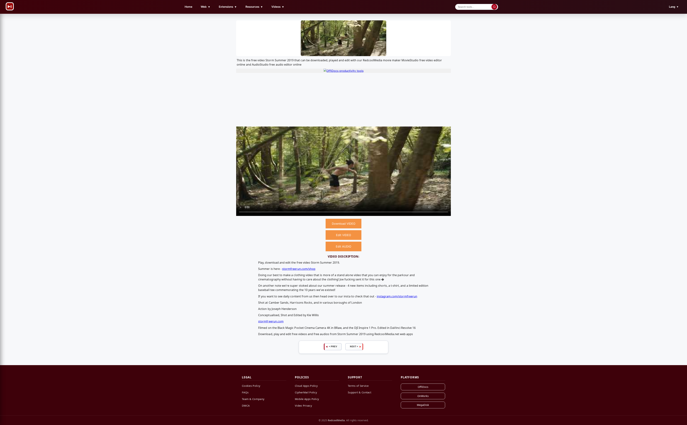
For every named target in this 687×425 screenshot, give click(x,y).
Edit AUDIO (343, 246)
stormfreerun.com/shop (298, 269)
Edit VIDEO (343, 235)
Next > (354, 346)
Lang (674, 6)
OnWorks (423, 396)
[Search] (494, 7)
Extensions (228, 7)
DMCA (246, 405)
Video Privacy (303, 405)
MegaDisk (423, 405)
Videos (277, 7)
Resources (254, 7)
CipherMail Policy (306, 392)
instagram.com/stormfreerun (397, 296)
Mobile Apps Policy (307, 399)
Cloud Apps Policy (306, 385)
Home (188, 6)
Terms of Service (358, 385)
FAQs (245, 392)
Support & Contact (359, 392)
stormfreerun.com (271, 321)
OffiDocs (423, 387)
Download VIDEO (343, 223)
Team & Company (253, 399)
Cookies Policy (251, 385)
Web (205, 7)
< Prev (333, 346)
